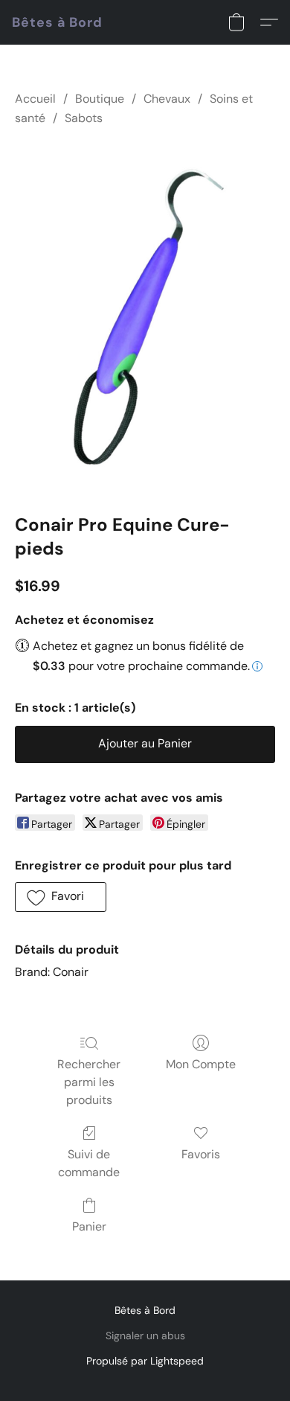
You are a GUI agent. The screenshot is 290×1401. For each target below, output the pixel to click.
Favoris (200, 1154)
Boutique (99, 98)
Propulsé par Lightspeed (145, 1361)
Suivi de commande (89, 1163)
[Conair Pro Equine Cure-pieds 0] (145, 317)
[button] (57, 22)
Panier (89, 1226)
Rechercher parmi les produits (88, 1082)
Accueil (35, 98)
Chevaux (167, 98)
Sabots (84, 118)
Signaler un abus (145, 1335)
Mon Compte (201, 1064)
